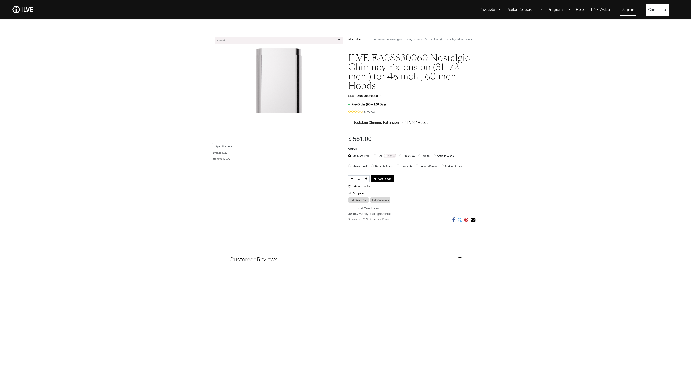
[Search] (339, 40)
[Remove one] (351, 178)
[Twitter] (459, 219)
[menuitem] (489, 9)
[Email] (473, 219)
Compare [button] (358, 193)
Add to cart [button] (384, 178)
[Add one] (366, 178)
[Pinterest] (466, 219)
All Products (355, 39)
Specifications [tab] (223, 146)
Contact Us (657, 9)
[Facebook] (453, 219)
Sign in (628, 9)
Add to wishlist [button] (361, 186)
